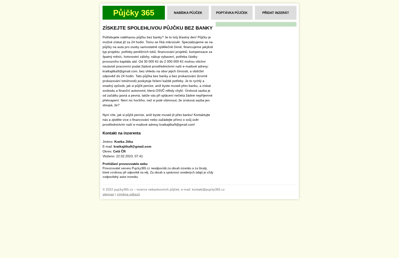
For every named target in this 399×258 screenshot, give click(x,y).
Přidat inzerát (275, 13)
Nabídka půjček (188, 13)
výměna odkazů (128, 194)
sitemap (108, 194)
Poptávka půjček (232, 13)
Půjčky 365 (133, 12)
